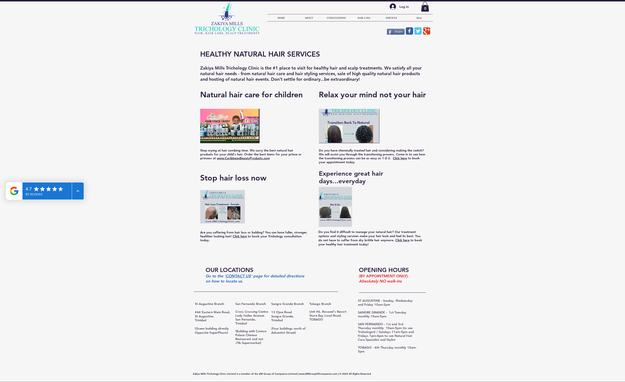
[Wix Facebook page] (409, 31)
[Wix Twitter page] (418, 31)
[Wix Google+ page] (426, 31)
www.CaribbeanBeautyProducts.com (243, 158)
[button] (425, 7)
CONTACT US (238, 276)
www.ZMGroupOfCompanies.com (318, 373)
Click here (400, 158)
